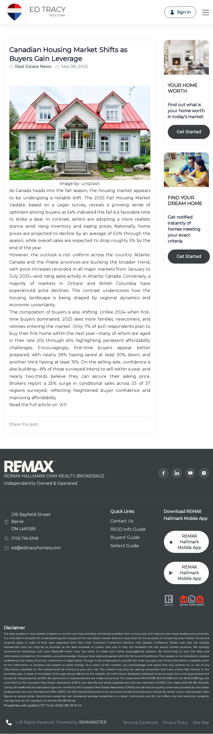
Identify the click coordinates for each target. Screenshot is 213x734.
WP (63, 404)
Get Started (189, 131)
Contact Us (121, 521)
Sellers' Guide (124, 545)
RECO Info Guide (128, 529)
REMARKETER (92, 722)
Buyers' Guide (125, 537)
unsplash (90, 183)
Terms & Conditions (140, 722)
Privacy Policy (175, 722)
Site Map (201, 722)
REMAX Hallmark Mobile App (189, 542)
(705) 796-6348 (24, 538)
